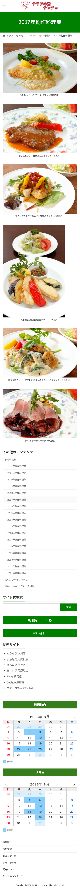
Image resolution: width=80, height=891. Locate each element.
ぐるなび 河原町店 (17, 659)
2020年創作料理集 (16, 479)
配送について (9, 869)
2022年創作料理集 (16, 466)
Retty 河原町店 (15, 682)
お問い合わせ (9, 862)
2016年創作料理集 (16, 506)
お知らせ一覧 (9, 855)
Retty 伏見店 (14, 676)
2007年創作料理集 (16, 539)
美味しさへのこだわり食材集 (19, 586)
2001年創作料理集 (16, 573)
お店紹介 (7, 842)
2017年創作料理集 (16, 499)
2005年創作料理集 (16, 553)
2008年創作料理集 (16, 533)
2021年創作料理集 (16, 473)
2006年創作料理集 (16, 546)
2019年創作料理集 (16, 486)
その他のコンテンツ (18, 452)
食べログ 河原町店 (17, 670)
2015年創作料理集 (16, 513)
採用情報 (7, 849)
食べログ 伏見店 (16, 664)
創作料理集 (10, 459)
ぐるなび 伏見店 (16, 653)
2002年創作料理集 (16, 566)
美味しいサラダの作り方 (17, 579)
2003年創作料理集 (16, 559)
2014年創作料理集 (16, 519)
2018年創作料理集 (16, 493)
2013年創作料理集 (16, 526)
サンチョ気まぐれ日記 (20, 687)
